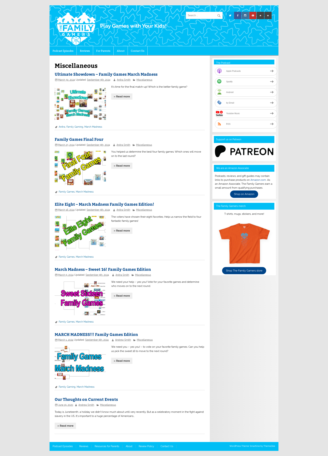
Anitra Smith (124, 79)
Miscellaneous (144, 79)
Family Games (67, 191)
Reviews (85, 50)
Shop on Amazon (244, 194)
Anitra (62, 126)
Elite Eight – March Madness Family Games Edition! (104, 204)
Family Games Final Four (79, 139)
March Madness (93, 126)
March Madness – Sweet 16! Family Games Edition (103, 269)
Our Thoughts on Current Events (86, 399)
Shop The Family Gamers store (244, 270)
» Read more (122, 96)
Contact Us (137, 50)
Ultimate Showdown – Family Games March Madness (106, 74)
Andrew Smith (123, 339)
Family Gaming (74, 126)
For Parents (103, 50)
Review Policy (146, 446)
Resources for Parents (107, 446)
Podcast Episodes (63, 50)
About (121, 50)
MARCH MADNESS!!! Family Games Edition (96, 334)
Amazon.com (258, 179)
